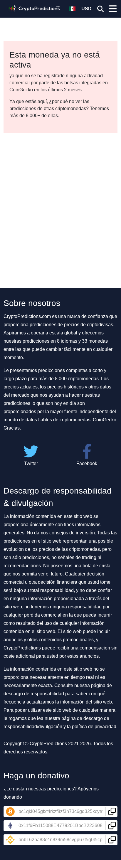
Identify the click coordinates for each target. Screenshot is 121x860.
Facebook (86, 463)
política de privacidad (94, 726)
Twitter (31, 463)
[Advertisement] (60, 196)
